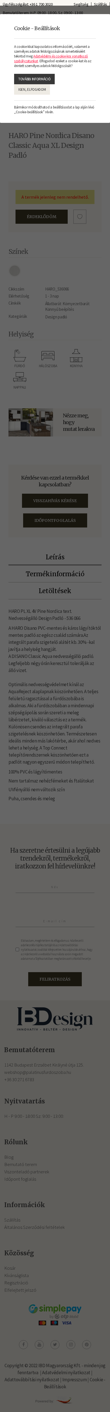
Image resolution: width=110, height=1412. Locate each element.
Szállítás (100, 4)
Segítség (81, 4)
